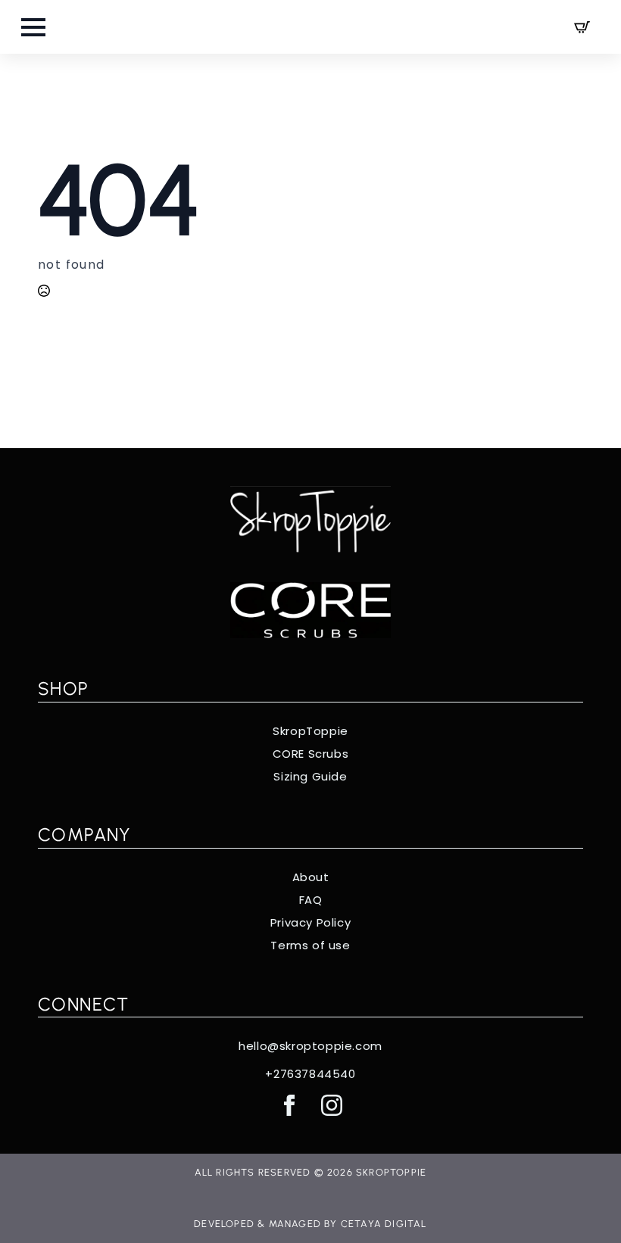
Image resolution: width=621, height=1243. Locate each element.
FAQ (311, 900)
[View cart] (582, 27)
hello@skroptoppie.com (310, 1046)
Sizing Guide (310, 776)
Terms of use (310, 945)
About (310, 877)
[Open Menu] (33, 27)
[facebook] (289, 1105)
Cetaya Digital (384, 1223)
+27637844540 (310, 1074)
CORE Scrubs (311, 754)
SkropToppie (310, 731)
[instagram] (331, 1105)
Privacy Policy (310, 922)
